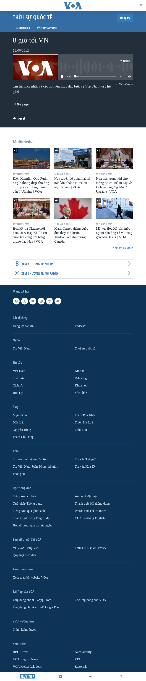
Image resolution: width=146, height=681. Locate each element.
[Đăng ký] (57, 301)
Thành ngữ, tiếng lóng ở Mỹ (31, 518)
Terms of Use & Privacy (90, 548)
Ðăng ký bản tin (23, 326)
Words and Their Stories (90, 511)
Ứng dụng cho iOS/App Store (32, 600)
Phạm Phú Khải (85, 415)
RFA (78, 659)
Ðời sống (81, 378)
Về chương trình (47, 28)
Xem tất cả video (123, 248)
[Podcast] (49, 301)
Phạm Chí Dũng (23, 437)
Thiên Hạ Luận (84, 422)
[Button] (19, 119)
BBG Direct (20, 652)
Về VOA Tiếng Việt (26, 548)
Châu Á (18, 385)
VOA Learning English (90, 518)
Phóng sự (19, 474)
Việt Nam (19, 371)
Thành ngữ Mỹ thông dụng (92, 504)
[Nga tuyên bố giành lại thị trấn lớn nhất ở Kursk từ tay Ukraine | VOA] (73, 158)
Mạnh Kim (20, 415)
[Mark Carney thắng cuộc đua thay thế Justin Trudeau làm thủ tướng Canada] (73, 208)
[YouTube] (60, 676)
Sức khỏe (81, 393)
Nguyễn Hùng (22, 430)
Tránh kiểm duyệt (24, 630)
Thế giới (18, 378)
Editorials (81, 666)
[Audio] (90, 676)
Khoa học (81, 385)
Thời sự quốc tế (85, 348)
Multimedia (23, 28)
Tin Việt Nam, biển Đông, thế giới (35, 467)
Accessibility (83, 652)
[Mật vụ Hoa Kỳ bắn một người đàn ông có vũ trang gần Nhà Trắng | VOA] (114, 208)
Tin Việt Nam (21, 348)
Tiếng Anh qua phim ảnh (29, 511)
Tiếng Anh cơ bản (24, 496)
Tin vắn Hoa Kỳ (85, 467)
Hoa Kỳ (18, 393)
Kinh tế (79, 371)
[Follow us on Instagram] (41, 301)
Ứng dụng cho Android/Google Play (36, 607)
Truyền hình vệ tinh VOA (29, 459)
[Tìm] (121, 676)
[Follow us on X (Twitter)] (24, 301)
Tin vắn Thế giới (86, 459)
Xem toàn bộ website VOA (30, 578)
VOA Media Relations (27, 666)
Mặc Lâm (19, 422)
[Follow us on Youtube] (32, 301)
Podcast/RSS (83, 326)
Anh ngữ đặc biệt (86, 496)
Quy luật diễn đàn (24, 555)
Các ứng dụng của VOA (90, 600)
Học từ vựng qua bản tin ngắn (32, 525)
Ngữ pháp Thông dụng (27, 504)
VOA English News (25, 659)
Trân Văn (81, 430)
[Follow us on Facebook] (16, 301)
